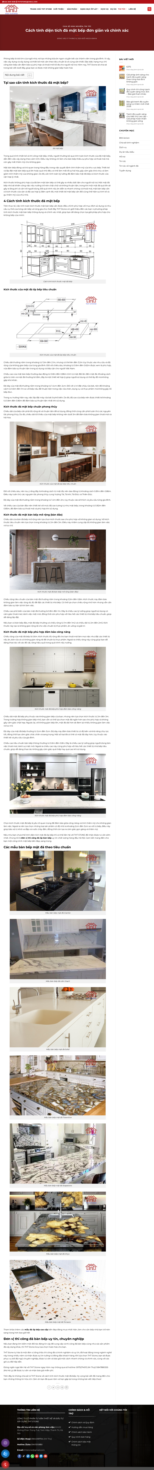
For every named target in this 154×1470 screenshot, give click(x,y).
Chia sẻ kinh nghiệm (73, 26)
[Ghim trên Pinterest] (62, 1387)
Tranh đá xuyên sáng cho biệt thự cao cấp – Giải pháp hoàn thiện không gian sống (137, 117)
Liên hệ (132, 9)
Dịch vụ (105, 9)
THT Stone (92, 65)
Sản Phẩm (72, 9)
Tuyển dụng (125, 170)
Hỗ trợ (122, 157)
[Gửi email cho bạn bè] (58, 1387)
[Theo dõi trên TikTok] (24, 1456)
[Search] (149, 9)
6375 (128, 67)
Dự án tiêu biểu (126, 152)
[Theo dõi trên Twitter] (28, 1456)
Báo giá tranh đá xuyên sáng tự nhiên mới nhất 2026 (137, 104)
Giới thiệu (58, 9)
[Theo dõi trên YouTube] (45, 1456)
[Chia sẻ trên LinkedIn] (67, 1387)
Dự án (113, 9)
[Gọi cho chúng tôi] (32, 1456)
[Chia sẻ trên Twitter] (53, 1387)
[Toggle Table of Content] (28, 75)
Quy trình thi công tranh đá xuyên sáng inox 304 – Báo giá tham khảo (138, 91)
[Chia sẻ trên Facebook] (49, 1387)
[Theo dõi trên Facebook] (19, 1456)
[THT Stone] (14, 9)
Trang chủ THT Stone (41, 9)
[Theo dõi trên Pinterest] (37, 1456)
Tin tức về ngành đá (128, 166)
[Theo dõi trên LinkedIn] (41, 1456)
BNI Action (124, 138)
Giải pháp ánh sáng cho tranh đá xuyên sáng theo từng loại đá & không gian (137, 78)
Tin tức (121, 9)
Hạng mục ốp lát (88, 9)
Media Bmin (91, 38)
